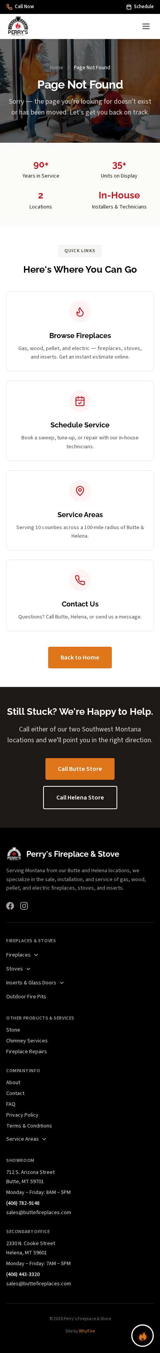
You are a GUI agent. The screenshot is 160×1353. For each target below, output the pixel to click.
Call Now (24, 6)
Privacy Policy (22, 1115)
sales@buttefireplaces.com (38, 1212)
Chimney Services (27, 1041)
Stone (13, 1030)
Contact (15, 1093)
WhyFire (87, 1331)
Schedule (144, 6)
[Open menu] (146, 26)
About (13, 1082)
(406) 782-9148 (23, 1203)
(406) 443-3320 (23, 1274)
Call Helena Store (80, 797)
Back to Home (80, 657)
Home (56, 68)
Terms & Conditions (29, 1126)
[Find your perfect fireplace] (142, 1335)
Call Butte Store (80, 769)
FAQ (11, 1104)
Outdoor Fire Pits (26, 997)
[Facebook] (10, 906)
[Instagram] (24, 906)
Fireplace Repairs (26, 1052)
